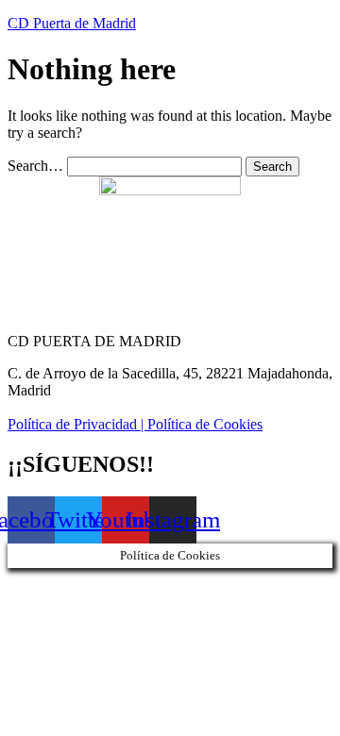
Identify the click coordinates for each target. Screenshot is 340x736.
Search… (35, 166)
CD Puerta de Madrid (72, 23)
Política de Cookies (205, 424)
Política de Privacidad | (77, 424)
